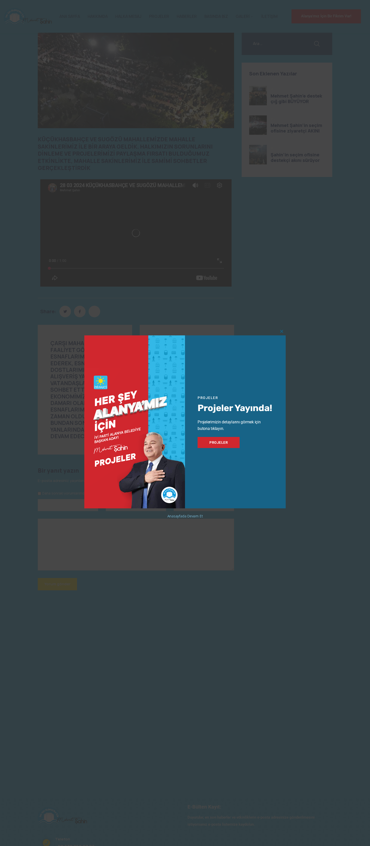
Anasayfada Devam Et (185, 516)
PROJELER (218, 442)
